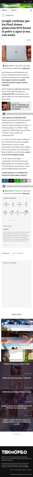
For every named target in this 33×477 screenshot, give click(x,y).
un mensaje (26, 466)
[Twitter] (24, 1)
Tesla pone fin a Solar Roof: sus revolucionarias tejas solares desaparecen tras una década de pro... (19, 327)
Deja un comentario (17, 253)
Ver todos (15, 434)
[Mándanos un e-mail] (7, 245)
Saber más (26, 68)
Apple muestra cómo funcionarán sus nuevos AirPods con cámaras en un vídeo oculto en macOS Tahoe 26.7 (18, 351)
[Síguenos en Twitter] (5, 245)
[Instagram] (31, 1)
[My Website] (10, 245)
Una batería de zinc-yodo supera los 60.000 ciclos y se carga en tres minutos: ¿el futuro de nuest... (19, 320)
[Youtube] (29, 1)
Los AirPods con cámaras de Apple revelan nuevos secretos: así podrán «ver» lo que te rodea (19, 332)
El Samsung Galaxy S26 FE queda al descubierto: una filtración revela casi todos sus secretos (19, 344)
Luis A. (29, 39)
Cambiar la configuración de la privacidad (21, 474)
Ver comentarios (11, 220)
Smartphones (10, 15)
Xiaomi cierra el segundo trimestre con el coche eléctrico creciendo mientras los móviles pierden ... (19, 339)
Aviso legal (18, 469)
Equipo (24, 469)
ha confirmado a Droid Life (20, 89)
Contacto (29, 469)
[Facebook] (27, 1)
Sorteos (12, 469)
